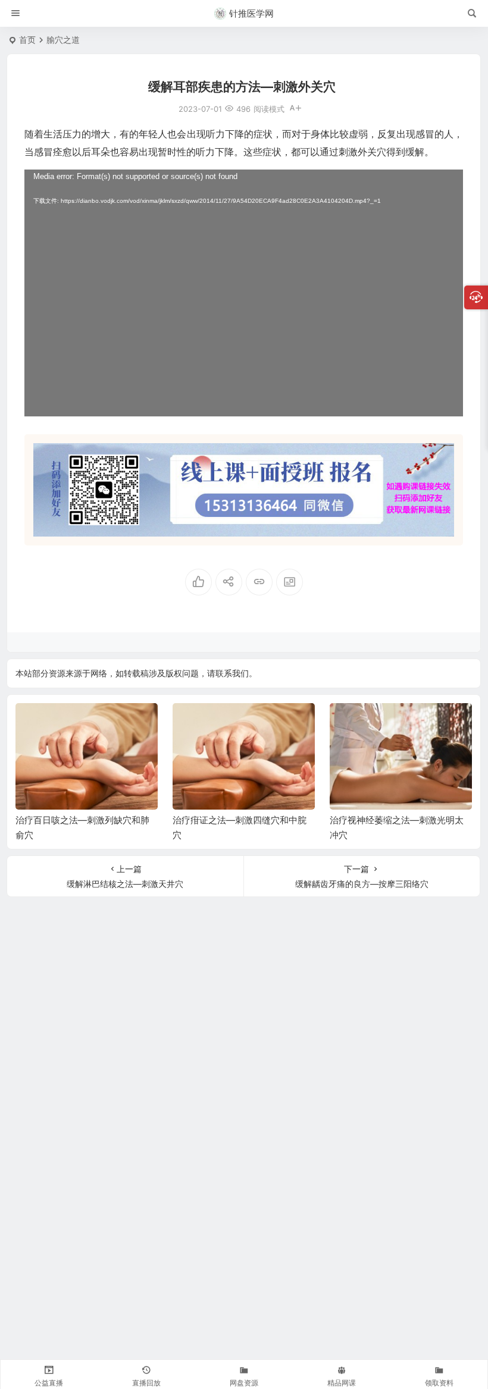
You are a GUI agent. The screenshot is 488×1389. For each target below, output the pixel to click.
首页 (27, 40)
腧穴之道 (63, 40)
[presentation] (403, 722)
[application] (243, 293)
